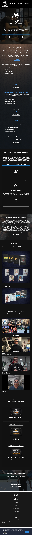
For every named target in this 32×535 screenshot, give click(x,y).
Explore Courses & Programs (16, 37)
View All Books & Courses (7, 286)
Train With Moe (16, 481)
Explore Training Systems (16, 484)
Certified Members (16, 511)
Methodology (14, 3)
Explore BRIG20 (16, 234)
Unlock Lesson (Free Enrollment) (16, 424)
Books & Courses (25, 3)
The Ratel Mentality (16, 40)
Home (10, 3)
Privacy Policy (4, 532)
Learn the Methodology (16, 238)
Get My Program (16, 87)
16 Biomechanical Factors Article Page (16, 516)
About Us (16, 514)
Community (20, 3)
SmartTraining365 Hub (16, 508)
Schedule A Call (16, 142)
